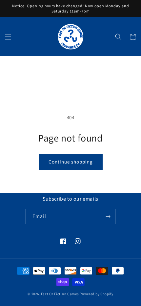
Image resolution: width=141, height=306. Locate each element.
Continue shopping (71, 162)
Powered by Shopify (96, 294)
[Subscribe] (108, 216)
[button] (8, 37)
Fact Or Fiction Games (60, 294)
